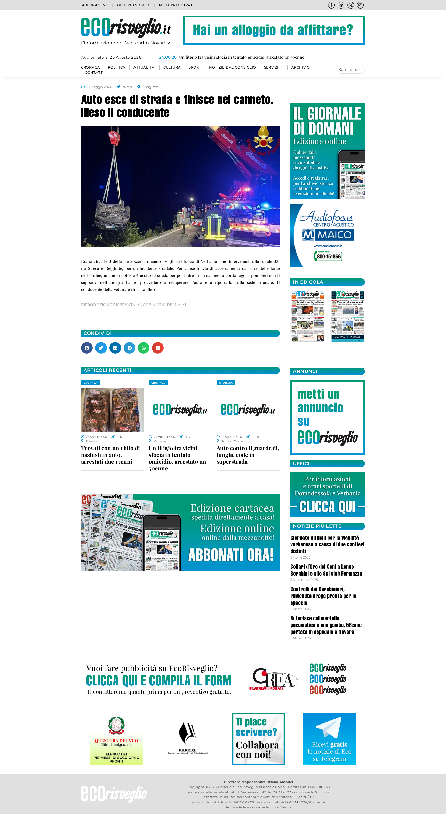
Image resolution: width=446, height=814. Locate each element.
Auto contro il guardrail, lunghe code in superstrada (248, 454)
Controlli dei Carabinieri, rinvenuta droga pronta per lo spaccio (323, 596)
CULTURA (172, 67)
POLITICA (116, 67)
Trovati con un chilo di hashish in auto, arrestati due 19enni (110, 454)
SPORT (195, 67)
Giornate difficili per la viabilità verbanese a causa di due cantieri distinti (327, 545)
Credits (285, 807)
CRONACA (90, 67)
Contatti (94, 72)
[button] (87, 348)
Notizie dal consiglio (232, 67)
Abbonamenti (95, 5)
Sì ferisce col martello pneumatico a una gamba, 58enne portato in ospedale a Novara (326, 626)
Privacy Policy (237, 807)
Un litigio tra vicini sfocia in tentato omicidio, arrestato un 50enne (177, 458)
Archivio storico (133, 5)
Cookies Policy (264, 807)
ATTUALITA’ (144, 67)
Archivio (300, 67)
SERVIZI (271, 67)
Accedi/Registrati (176, 5)
